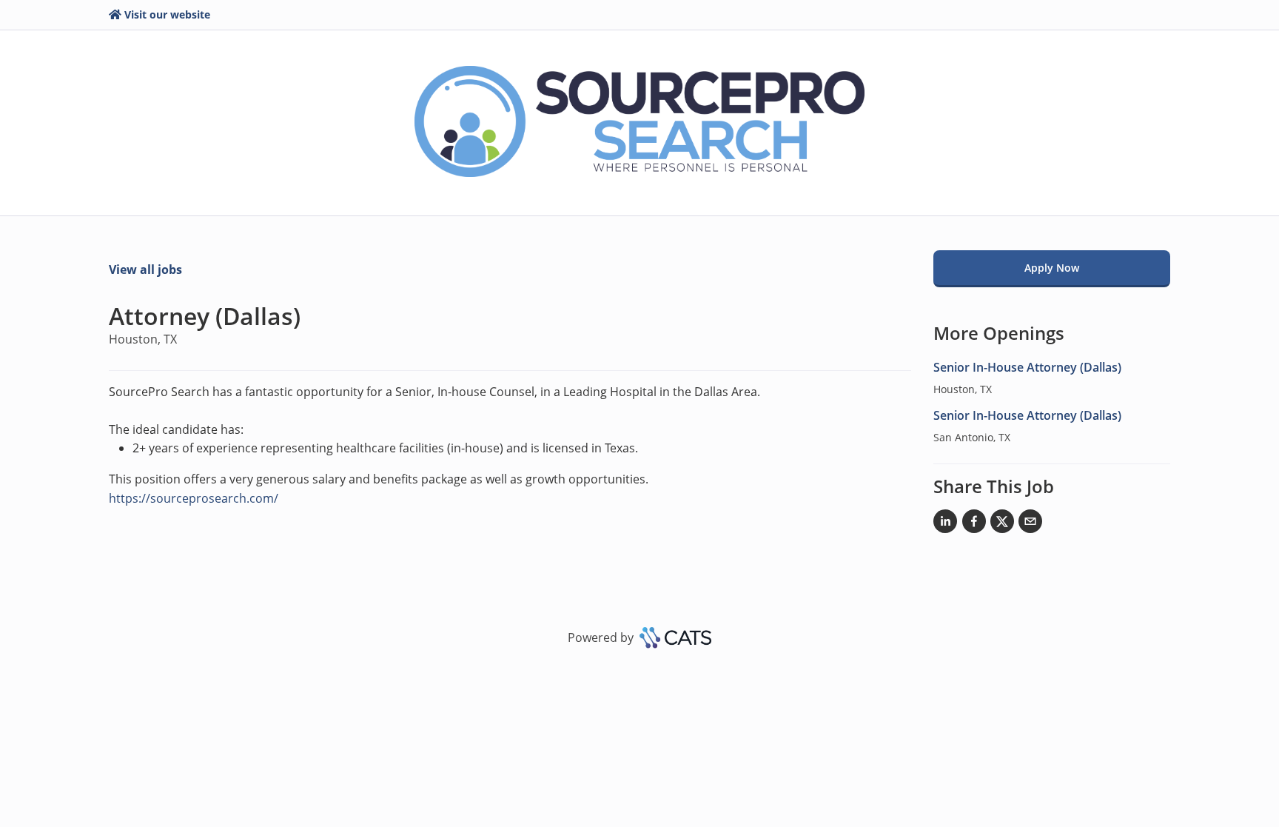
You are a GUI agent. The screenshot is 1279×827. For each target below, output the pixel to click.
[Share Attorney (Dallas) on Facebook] (974, 524)
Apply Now (1051, 268)
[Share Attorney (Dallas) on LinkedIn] (945, 524)
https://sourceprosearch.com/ (193, 498)
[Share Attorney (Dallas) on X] (1002, 524)
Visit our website (167, 14)
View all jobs (145, 269)
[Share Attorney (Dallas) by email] (1030, 524)
